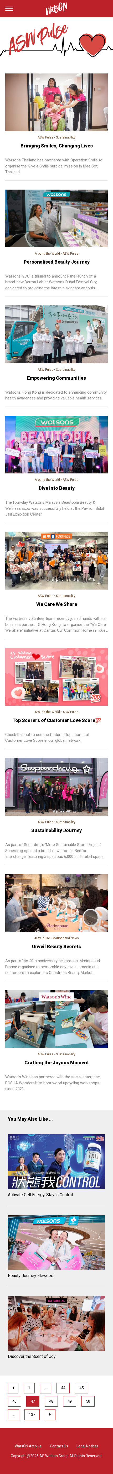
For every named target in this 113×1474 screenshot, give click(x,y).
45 (81, 1388)
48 (51, 1401)
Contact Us (59, 1446)
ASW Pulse (45, 137)
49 (70, 1401)
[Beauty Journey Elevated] (56, 1243)
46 (14, 1401)
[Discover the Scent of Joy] (56, 1324)
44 (63, 1388)
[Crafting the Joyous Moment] (56, 1020)
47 (33, 1401)
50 (88, 1401)
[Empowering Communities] (56, 335)
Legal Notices (87, 1446)
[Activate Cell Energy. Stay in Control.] (56, 1162)
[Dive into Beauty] (56, 445)
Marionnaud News (66, 938)
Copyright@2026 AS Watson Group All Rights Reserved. (56, 1456)
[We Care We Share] (56, 561)
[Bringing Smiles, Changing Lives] (56, 103)
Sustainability (65, 137)
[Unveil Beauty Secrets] (56, 904)
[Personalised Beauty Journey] (56, 219)
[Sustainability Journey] (56, 788)
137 (32, 1414)
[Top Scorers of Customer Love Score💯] (56, 678)
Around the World (47, 253)
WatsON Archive (28, 1446)
